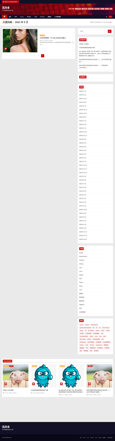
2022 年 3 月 (82, 154)
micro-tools (83, 339)
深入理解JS (90, 8)
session (82, 345)
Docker (81, 252)
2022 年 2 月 (82, 157)
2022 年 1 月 (82, 161)
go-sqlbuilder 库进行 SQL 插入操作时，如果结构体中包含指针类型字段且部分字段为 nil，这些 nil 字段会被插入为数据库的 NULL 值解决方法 (95, 53)
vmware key (99, 345)
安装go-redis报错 (84, 44)
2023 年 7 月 (82, 120)
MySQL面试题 (96, 339)
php (103, 339)
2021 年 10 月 (83, 172)
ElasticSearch (83, 256)
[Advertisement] (57, 410)
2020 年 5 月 (82, 224)
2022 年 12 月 (83, 132)
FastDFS (81, 260)
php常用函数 (91, 342)
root (51, 40)
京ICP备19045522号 (6, 437)
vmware (92, 345)
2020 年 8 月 (82, 217)
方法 (87, 348)
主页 (91, 22)
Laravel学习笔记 (84, 336)
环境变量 (107, 348)
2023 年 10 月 (83, 113)
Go (85, 330)
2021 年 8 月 (82, 180)
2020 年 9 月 (82, 213)
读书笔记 (96, 350)
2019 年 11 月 (83, 235)
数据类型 (106, 345)
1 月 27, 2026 (8, 393)
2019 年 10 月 (83, 239)
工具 (35, 16)
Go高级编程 (84, 8)
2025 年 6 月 (82, 95)
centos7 (87, 324)
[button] (106, 16)
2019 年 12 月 (83, 232)
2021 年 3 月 (82, 198)
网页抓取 (86, 350)
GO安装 (82, 333)
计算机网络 (82, 312)
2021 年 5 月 (82, 191)
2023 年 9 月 (82, 117)
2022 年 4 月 (82, 150)
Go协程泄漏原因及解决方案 (87, 47)
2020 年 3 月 (82, 228)
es (96, 327)
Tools (87, 345)
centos (81, 324)
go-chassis (91, 330)
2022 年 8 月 (82, 139)
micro (104, 336)
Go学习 (108, 330)
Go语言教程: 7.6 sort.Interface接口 (53, 38)
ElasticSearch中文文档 (85, 327)
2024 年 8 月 (82, 102)
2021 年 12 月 (83, 165)
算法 (81, 350)
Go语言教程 (77, 8)
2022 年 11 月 (83, 135)
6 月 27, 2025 (63, 394)
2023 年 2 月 (82, 128)
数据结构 (81, 297)
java (102, 333)
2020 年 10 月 (83, 209)
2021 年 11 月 (83, 169)
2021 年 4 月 (82, 195)
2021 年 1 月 (82, 206)
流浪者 (6, 7)
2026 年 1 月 (82, 91)
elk (93, 327)
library (91, 336)
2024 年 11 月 (83, 98)
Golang (107, 8)
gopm (102, 330)
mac (100, 336)
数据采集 (81, 301)
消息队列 (81, 304)
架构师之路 (97, 8)
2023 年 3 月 (82, 124)
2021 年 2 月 (82, 202)
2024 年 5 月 (82, 106)
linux (96, 336)
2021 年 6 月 (82, 187)
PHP (16, 16)
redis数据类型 (106, 342)
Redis (81, 286)
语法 (111, 8)
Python (81, 282)
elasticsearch (94, 324)
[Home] (4, 17)
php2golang (83, 342)
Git (99, 327)
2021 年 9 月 (82, 176)
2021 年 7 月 (82, 183)
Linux (22, 16)
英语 (80, 308)
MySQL (102, 8)
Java (80, 267)
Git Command (105, 327)
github (81, 330)
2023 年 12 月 (83, 109)
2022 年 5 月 (82, 146)
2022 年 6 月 (82, 143)
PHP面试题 (98, 342)
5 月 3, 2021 (44, 40)
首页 (10, 16)
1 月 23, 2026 (36, 393)
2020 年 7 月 (82, 220)
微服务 (49, 16)
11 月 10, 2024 (92, 394)
